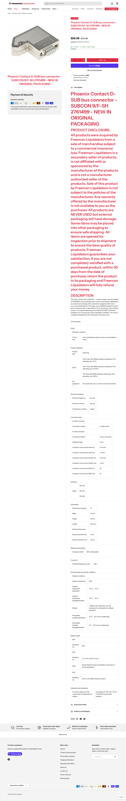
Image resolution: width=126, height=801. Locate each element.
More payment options (94, 70)
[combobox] (72, 4)
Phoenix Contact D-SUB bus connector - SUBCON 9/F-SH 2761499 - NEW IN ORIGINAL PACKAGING (23, 13)
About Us (63, 767)
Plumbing (99, 9)
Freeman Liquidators (17, 794)
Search (62, 749)
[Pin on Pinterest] (84, 719)
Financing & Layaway (67, 756)
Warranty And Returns (67, 763)
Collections (26, 9)
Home (10, 9)
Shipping (73, 42)
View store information (79, 80)
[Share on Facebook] (81, 719)
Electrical (75, 9)
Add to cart (102, 60)
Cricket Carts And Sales (68, 752)
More (54, 9)
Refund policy (64, 778)
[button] (117, 3)
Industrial (90, 9)
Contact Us (35, 9)
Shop (15, 9)
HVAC (83, 9)
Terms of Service (65, 774)
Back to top (63, 734)
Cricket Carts (45, 9)
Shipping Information (67, 760)
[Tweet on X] (77, 719)
